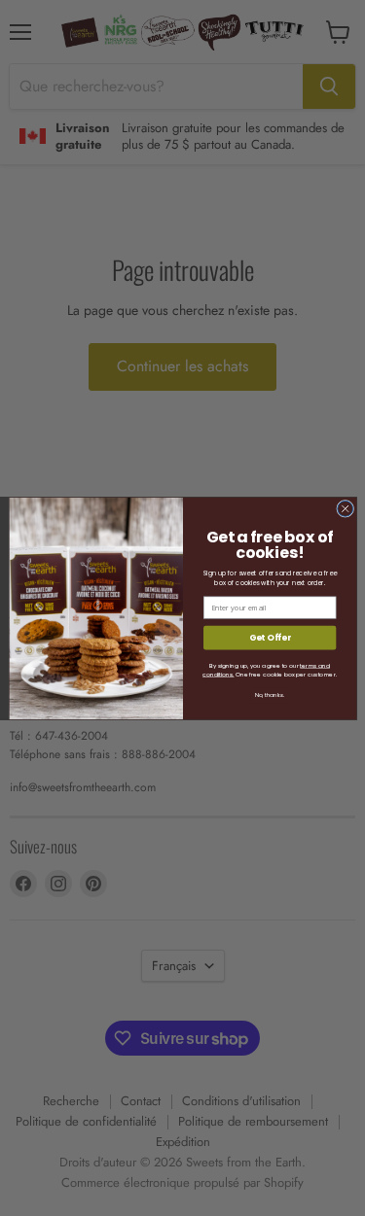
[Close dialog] (344, 508)
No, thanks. (269, 695)
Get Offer (269, 637)
